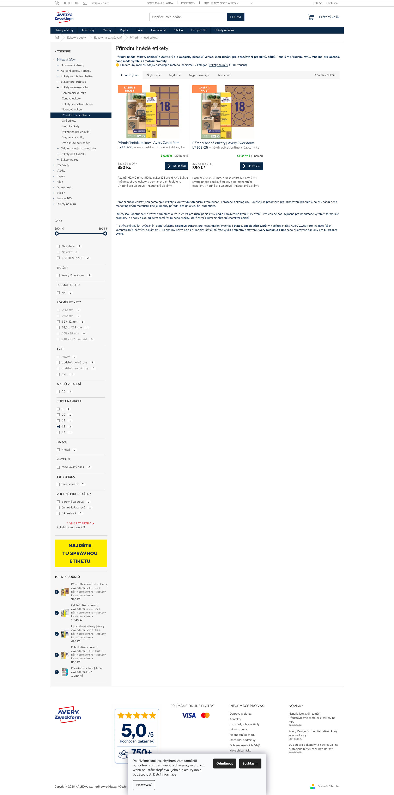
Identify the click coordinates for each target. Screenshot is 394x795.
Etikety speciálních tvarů (77, 104)
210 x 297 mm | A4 (77, 339)
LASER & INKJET (75, 258)
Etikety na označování (74, 87)
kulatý (68, 357)
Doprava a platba (160, 3)
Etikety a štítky (66, 60)
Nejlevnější (153, 75)
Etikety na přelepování (76, 132)
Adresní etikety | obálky (76, 71)
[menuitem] (64, 30)
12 (66, 420)
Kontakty (188, 3)
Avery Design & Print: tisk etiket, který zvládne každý (313, 733)
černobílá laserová (76, 507)
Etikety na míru (66, 204)
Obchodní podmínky (242, 740)
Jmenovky (63, 165)
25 (66, 391)
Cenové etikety (71, 98)
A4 (66, 293)
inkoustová (72, 513)
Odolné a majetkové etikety (78, 148)
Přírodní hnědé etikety (76, 115)
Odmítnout (224, 763)
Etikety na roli (69, 160)
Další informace (164, 774)
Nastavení (144, 785)
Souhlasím (250, 763)
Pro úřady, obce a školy (221, 3)
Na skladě (71, 246)
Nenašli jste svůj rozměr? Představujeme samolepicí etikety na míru (312, 718)
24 (66, 432)
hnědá (68, 450)
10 (66, 415)
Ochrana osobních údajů (245, 745)
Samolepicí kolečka (74, 93)
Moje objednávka (240, 751)
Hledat (235, 17)
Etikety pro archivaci (73, 82)
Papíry (61, 176)
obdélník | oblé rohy (77, 362)
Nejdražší (175, 75)
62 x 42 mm (72, 322)
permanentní (73, 484)
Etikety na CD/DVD (73, 154)
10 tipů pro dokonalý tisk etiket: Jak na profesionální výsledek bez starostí (313, 747)
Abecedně (224, 75)
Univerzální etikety (72, 65)
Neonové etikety (72, 109)
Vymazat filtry (79, 523)
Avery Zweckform (76, 275)
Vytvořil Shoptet (329, 786)
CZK (316, 3)
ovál (67, 374)
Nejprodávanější (199, 75)
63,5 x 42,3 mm (75, 327)
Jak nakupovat (239, 729)
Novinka (69, 252)
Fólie (60, 182)
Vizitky (61, 171)
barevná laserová (75, 502)
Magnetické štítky (73, 137)
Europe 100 (64, 198)
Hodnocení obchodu (242, 735)
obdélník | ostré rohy (78, 368)
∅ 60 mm (70, 316)
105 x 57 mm (73, 333)
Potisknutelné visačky (76, 143)
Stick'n (61, 193)
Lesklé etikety (70, 126)
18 (66, 426)
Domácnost (64, 187)
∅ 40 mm (70, 310)
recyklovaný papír (76, 467)
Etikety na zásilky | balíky (77, 76)
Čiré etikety (69, 121)
